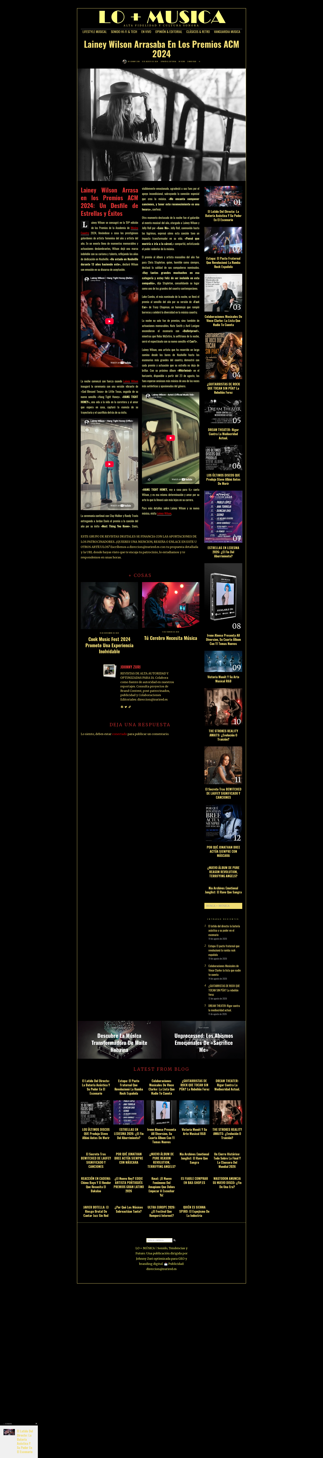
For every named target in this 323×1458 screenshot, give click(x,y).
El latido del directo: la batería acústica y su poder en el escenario (223, 215)
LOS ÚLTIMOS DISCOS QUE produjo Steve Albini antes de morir (223, 479)
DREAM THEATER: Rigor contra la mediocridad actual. (223, 433)
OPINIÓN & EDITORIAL (168, 31)
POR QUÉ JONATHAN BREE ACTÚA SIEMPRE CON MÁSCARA (223, 851)
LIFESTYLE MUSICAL (95, 31)
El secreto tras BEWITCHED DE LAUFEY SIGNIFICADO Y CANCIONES (223, 793)
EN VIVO (146, 31)
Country (85, 233)
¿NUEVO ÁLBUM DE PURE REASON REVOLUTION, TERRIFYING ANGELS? (223, 871)
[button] (239, 906)
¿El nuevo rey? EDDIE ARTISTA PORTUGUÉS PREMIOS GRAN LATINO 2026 (129, 1184)
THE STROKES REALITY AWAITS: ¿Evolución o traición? (223, 734)
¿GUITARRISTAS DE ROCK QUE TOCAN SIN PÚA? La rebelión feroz (223, 388)
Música (134, 228)
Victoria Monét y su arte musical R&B (223, 678)
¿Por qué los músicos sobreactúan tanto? (129, 1209)
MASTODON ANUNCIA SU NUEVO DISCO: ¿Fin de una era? (227, 1182)
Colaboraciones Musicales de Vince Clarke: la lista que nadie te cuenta (223, 320)
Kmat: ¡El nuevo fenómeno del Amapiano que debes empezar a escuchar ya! (161, 1186)
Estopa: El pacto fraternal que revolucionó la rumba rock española (223, 262)
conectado (119, 734)
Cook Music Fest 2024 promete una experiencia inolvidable (109, 645)
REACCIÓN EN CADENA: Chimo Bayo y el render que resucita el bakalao (96, 1184)
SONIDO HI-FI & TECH (124, 31)
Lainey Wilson (130, 381)
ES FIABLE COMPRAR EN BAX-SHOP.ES (194, 1180)
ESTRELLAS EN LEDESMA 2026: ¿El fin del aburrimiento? (223, 551)
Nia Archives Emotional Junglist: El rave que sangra (223, 890)
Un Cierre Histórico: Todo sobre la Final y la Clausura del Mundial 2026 (227, 1160)
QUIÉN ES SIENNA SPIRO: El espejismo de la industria (194, 1211)
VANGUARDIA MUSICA (227, 31)
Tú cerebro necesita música (170, 637)
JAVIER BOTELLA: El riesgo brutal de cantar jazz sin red (96, 1211)
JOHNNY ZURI (135, 61)
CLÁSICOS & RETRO (198, 31)
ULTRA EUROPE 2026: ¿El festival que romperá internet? (161, 1211)
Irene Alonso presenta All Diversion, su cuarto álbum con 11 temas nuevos (223, 639)
